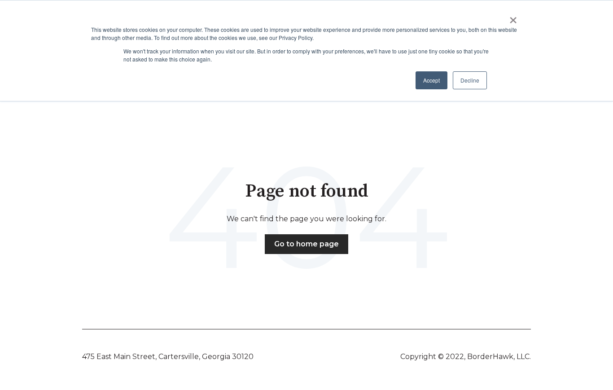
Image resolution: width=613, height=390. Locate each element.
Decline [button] (469, 80)
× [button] (513, 17)
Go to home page (306, 244)
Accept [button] (431, 80)
